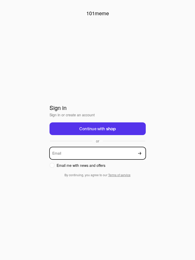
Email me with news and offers (81, 165)
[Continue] (139, 153)
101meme (97, 13)
